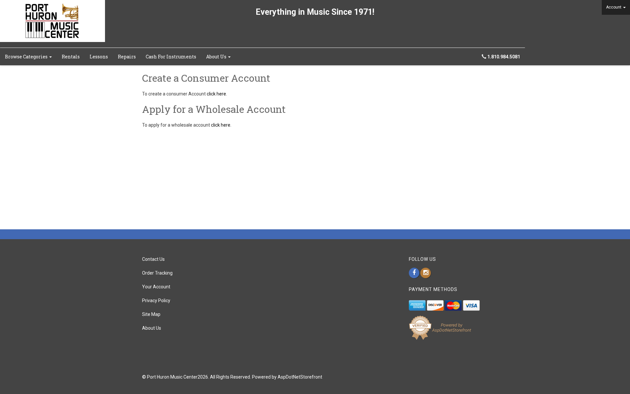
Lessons (99, 56)
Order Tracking (157, 273)
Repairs (127, 56)
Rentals (71, 56)
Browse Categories (27, 56)
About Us (216, 56)
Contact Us (153, 259)
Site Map (151, 314)
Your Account (156, 286)
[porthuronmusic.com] (52, 21)
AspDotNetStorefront (300, 377)
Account (614, 7)
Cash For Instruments (171, 56)
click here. (217, 93)
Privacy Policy (156, 300)
